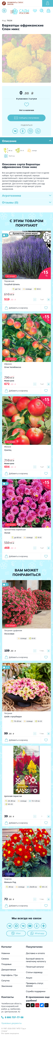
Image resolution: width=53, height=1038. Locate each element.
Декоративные (8, 969)
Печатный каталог (35, 966)
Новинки (5, 953)
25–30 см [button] (11, 801)
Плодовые (6, 964)
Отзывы (10, 202)
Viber (18, 933)
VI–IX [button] (40, 721)
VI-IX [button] (39, 537)
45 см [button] (11, 887)
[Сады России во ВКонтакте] (23, 926)
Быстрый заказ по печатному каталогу (36, 960)
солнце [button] (29, 289)
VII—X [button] (44, 887)
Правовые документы (11, 1023)
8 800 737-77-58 (14, 1017)
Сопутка (5, 980)
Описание (9, 141)
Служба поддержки (35, 991)
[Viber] (30, 131)
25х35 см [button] (33, 887)
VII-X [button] (38, 289)
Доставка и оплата (35, 953)
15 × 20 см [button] (36, 801)
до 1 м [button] (17, 289)
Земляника (6, 986)
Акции (29, 977)
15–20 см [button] (17, 721)
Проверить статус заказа (34, 984)
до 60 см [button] (17, 537)
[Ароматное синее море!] (26, 254)
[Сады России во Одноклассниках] (36, 926)
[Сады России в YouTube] (30, 926)
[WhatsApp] (38, 131)
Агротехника (11, 195)
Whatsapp (39, 933)
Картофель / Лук (9, 975)
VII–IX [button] (10, 804)
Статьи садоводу (34, 972)
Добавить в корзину (18, 308)
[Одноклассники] (22, 131)
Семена (5, 958)
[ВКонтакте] (15, 131)
